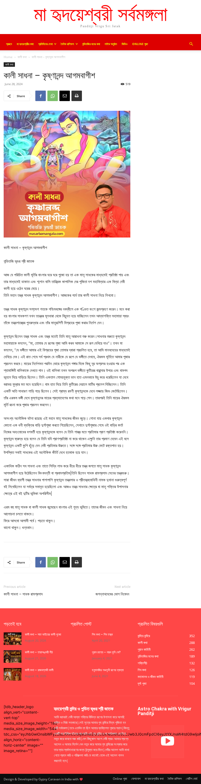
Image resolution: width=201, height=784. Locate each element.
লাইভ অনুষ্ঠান (111, 44)
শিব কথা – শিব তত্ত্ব (102, 634)
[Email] (64, 96)
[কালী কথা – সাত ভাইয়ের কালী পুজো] (12, 638)
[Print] (76, 96)
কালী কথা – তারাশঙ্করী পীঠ (39, 652)
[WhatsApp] (52, 96)
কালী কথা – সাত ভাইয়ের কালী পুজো (43, 634)
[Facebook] (40, 96)
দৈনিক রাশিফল (67, 44)
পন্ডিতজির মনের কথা (91, 44)
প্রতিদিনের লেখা (45, 44)
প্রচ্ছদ (9, 44)
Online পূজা (140, 44)
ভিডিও (124, 44)
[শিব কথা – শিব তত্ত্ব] (79, 638)
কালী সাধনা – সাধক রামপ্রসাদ (23, 594)
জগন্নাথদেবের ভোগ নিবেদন (113, 594)
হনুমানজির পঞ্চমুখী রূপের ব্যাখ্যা (108, 670)
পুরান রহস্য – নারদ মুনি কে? (106, 652)
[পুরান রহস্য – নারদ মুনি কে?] (79, 656)
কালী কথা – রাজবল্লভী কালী (39, 670)
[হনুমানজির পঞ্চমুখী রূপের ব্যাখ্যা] (79, 674)
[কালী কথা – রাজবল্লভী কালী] (12, 674)
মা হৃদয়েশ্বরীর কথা (25, 44)
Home (8, 57)
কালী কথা (22, 57)
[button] (191, 44)
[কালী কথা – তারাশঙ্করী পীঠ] (12, 656)
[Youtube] (167, 741)
